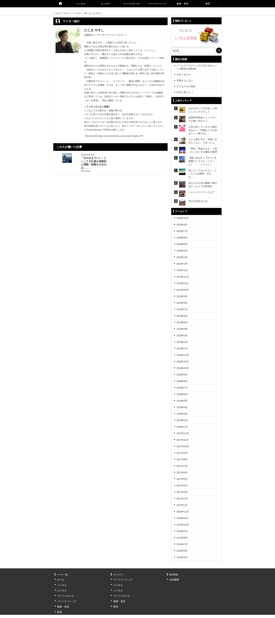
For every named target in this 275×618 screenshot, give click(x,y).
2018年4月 (182, 407)
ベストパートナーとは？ (201, 192)
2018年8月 (182, 381)
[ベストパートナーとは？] (182, 194)
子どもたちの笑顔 (186, 86)
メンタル (80, 3)
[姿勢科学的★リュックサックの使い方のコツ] (182, 120)
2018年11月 (182, 361)
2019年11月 (182, 283)
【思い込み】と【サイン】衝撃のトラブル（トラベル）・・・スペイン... (202, 161)
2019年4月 (182, 329)
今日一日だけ (183, 74)
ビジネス (106, 3)
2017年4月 (182, 485)
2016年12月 (182, 511)
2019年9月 (182, 296)
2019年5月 (182, 322)
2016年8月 (182, 537)
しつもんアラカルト (62, 13)
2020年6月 (182, 237)
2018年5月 (182, 400)
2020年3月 (182, 257)
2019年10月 (182, 289)
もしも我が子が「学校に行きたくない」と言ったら (202, 141)
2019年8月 (182, 303)
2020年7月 (182, 231)
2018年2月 (182, 420)
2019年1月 (182, 348)
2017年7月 (182, 466)
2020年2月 (182, 263)
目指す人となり (184, 80)
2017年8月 (182, 459)
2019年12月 (182, 276)
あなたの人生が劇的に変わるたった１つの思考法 (202, 185)
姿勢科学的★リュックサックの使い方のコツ (202, 119)
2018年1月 (182, 426)
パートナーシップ (156, 3)
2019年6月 (182, 316)
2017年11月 (182, 440)
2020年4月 (182, 250)
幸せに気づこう (184, 92)
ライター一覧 (80, 13)
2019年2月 (182, 342)
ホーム (60, 3)
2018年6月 (182, 394)
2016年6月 (182, 550)
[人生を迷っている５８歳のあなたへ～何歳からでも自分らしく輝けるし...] (182, 129)
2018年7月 (182, 387)
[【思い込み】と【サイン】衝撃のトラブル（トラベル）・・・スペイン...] (182, 160)
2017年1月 (182, 505)
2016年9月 (182, 531)
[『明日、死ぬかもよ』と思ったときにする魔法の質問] (182, 151)
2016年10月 (182, 524)
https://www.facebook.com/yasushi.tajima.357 (121, 136)
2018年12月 (182, 355)
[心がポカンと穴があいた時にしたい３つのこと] (182, 111)
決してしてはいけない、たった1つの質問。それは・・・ (202, 173)
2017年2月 (182, 498)
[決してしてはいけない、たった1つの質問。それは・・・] (182, 173)
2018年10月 (182, 368)
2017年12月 (182, 433)
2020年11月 (182, 218)
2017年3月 (182, 492)
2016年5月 (182, 557)
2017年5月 (182, 479)
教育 (207, 3)
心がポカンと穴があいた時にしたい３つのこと (202, 110)
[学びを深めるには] (182, 203)
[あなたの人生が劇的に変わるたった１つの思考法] (182, 185)
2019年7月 (182, 309)
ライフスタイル (131, 3)
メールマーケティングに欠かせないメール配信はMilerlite (196, 67)
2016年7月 (182, 544)
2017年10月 (182, 446)
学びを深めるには (198, 201)
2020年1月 (182, 270)
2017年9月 (182, 453)
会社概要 (174, 579)
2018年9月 (182, 374)
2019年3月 (182, 335)
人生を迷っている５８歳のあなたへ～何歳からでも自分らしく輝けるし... (202, 130)
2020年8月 (182, 224)
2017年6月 (182, 472)
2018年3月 (182, 413)
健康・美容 (182, 3)
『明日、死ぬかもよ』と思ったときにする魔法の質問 (202, 150)
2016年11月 (182, 518)
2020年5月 (182, 244)
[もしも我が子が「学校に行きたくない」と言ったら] (182, 142)
